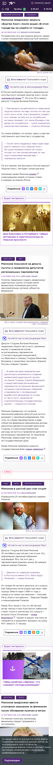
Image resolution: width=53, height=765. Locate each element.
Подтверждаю (12, 760)
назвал (32, 174)
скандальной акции (11, 98)
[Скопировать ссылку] (44, 189)
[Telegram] (27, 188)
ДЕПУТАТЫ (8, 259)
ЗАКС (21, 259)
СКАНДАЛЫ (31, 15)
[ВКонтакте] (31, 188)
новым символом (34, 449)
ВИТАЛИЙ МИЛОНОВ (12, 15)
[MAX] (23, 188)
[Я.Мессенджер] (40, 188)
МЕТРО (21, 697)
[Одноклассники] (35, 188)
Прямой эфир (42, 3)
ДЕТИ (16, 483)
